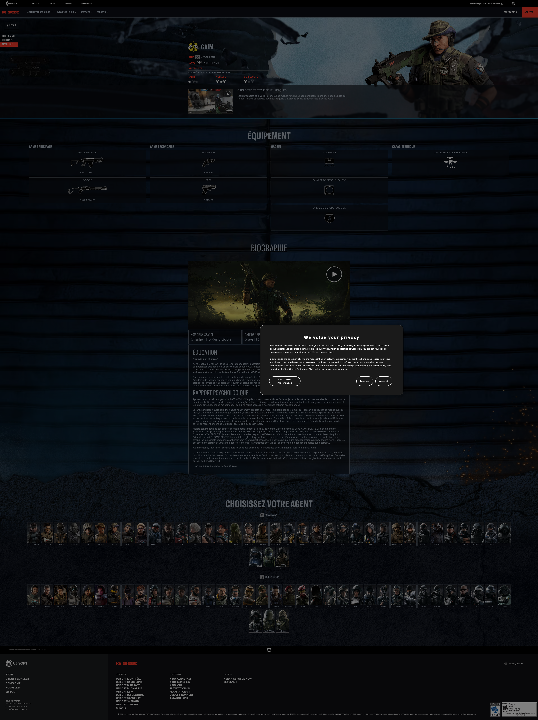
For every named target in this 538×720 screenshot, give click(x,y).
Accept (383, 381)
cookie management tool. (321, 352)
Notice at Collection (351, 348)
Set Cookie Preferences (285, 381)
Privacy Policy (329, 348)
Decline (364, 381)
